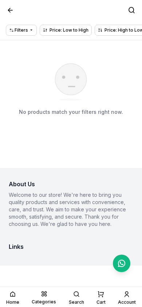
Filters (20, 30)
